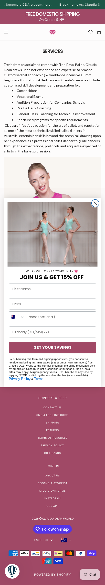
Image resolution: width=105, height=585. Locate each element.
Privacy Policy (20, 379)
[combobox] (16, 317)
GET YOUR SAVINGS (52, 347)
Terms (38, 379)
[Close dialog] (95, 203)
